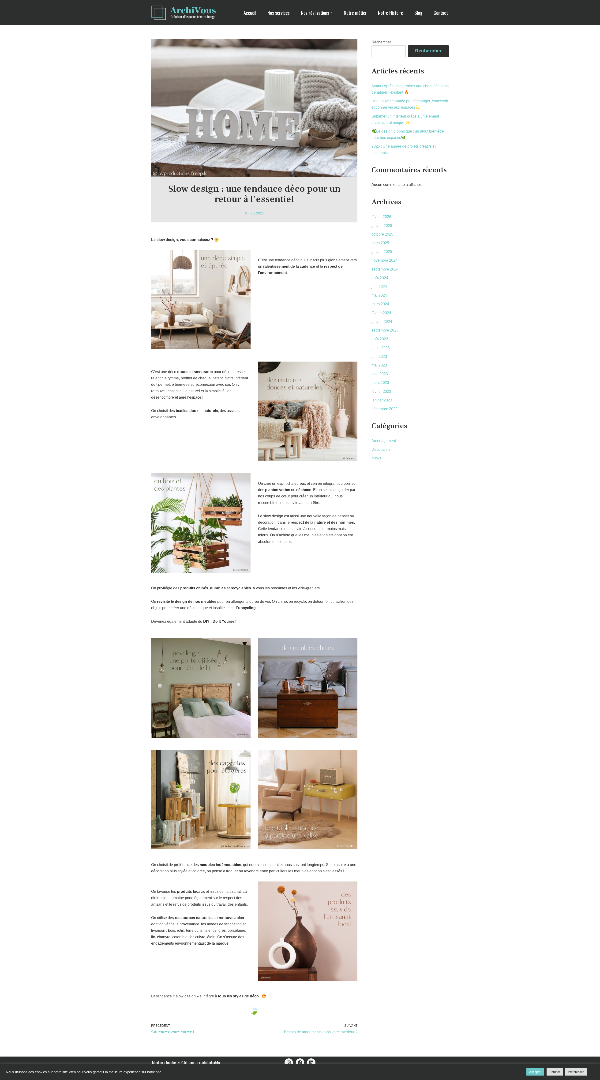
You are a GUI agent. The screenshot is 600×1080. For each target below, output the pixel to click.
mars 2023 (380, 383)
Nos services (278, 12)
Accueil (250, 12)
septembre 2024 (384, 269)
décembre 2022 (384, 409)
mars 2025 (380, 243)
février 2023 (381, 391)
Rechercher (381, 42)
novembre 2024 (384, 260)
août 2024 (379, 278)
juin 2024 (379, 287)
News (376, 458)
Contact (441, 12)
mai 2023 (379, 365)
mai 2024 (379, 295)
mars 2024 (380, 304)
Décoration (380, 449)
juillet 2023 (380, 348)
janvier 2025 (381, 252)
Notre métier (355, 12)
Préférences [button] (576, 1072)
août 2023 (379, 339)
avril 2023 (379, 374)
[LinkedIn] (311, 1062)
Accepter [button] (535, 1072)
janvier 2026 (381, 226)
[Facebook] (300, 1062)
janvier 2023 (381, 400)
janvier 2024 (381, 322)
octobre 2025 (382, 234)
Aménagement (383, 441)
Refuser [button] (554, 1072)
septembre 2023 (384, 330)
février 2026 (381, 217)
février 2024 (381, 313)
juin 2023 (379, 357)
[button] (331, 12)
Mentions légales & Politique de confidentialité (186, 1062)
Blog (418, 12)
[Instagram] (289, 1062)
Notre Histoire (390, 12)
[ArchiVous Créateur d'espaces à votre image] (186, 12)
